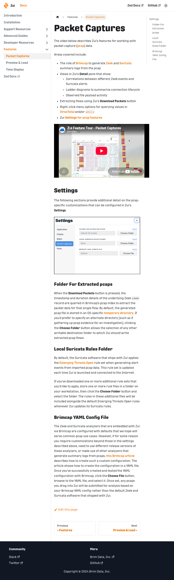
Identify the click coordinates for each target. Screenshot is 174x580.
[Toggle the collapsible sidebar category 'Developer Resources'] (47, 43)
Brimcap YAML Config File (159, 55)
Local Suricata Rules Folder (159, 42)
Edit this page (67, 509)
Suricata (125, 63)
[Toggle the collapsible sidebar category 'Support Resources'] (47, 29)
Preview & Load (17, 62)
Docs (23, 5)
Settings (154, 19)
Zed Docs (133, 5)
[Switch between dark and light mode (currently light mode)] (166, 6)
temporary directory (118, 313)
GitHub (152, 5)
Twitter (14, 563)
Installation (12, 22)
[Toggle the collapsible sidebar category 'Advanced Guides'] (47, 36)
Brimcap (82, 63)
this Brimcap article (120, 456)
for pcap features (83, 117)
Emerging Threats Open (76, 363)
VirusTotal (67, 112)
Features (10, 49)
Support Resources (17, 29)
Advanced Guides (16, 36)
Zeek (109, 63)
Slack (12, 557)
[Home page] (57, 17)
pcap (80, 46)
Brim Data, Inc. (100, 557)
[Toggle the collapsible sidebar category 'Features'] (47, 50)
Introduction (13, 15)
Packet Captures (17, 56)
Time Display (15, 69)
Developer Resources (19, 42)
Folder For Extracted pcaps (158, 28)
